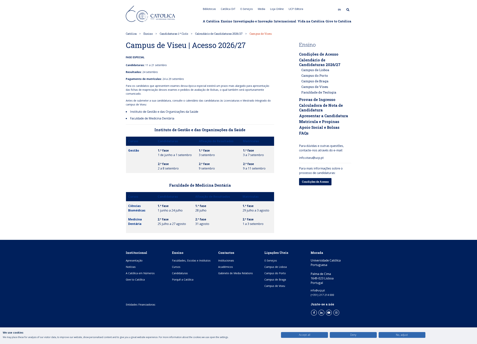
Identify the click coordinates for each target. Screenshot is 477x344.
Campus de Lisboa (315, 70)
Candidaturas (180, 273)
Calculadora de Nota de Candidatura (321, 107)
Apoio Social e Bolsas (319, 127)
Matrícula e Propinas (319, 121)
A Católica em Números (140, 273)
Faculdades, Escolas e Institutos (191, 260)
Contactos (226, 252)
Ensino (226, 21)
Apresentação (134, 260)
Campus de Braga (314, 81)
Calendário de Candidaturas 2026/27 (219, 33)
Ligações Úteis (276, 252)
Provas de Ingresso (317, 99)
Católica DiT (228, 9)
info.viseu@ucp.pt (311, 158)
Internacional (285, 21)
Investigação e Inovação (253, 21)
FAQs (304, 133)
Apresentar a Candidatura (323, 115)
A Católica (211, 21)
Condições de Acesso (318, 54)
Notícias (131, 267)
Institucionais (226, 260)
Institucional (136, 252)
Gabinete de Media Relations (235, 273)
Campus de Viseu (314, 87)
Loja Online (277, 9)
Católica (131, 33)
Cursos (176, 267)
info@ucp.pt (318, 290)
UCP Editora (296, 9)
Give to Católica (338, 21)
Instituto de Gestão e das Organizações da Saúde (164, 112)
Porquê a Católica (182, 279)
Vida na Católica (311, 21)
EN (339, 9)
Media (261, 9)
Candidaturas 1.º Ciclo (174, 33)
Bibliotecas (209, 9)
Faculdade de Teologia (318, 92)
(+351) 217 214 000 (322, 295)
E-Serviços (246, 9)
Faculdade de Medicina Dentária (152, 118)
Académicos (225, 267)
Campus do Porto (314, 75)
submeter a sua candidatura (154, 100)
